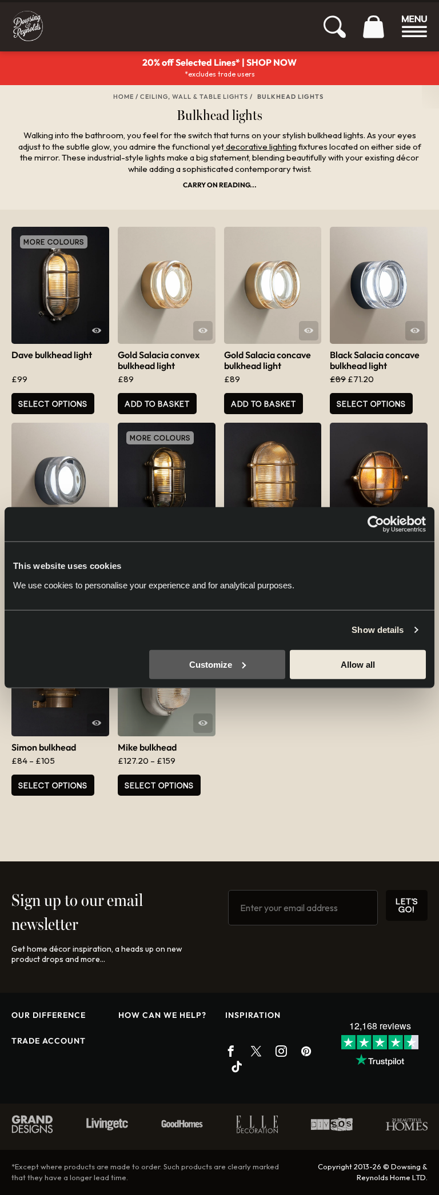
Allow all (358, 664)
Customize (210, 664)
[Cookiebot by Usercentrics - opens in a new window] (376, 524)
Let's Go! (407, 905)
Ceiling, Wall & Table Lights (194, 97)
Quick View (96, 330)
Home (123, 97)
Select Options (52, 403)
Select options (371, 403)
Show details (378, 630)
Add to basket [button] (157, 403)
